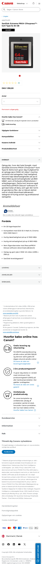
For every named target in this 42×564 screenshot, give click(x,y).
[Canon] (7, 3)
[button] (19, 75)
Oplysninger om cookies (12, 515)
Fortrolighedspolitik (10, 511)
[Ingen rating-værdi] (10, 83)
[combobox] (21, 9)
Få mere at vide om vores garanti (23, 386)
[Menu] (39, 3)
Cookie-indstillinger (10, 520)
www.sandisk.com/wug (11, 332)
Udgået (5, 16)
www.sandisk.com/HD (10, 313)
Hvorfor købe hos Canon (23, 410)
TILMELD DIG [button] (8, 452)
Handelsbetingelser (10, 506)
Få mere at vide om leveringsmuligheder (22, 362)
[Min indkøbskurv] (34, 3)
